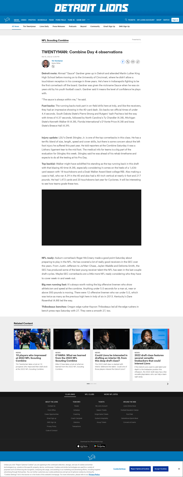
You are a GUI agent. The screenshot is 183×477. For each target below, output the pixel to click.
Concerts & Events (129, 422)
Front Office (52, 410)
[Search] (126, 19)
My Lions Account (101, 406)
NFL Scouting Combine (55, 40)
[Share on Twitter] (128, 63)
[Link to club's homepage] (7, 20)
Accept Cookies (161, 469)
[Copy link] (138, 62)
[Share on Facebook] (123, 63)
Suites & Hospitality (101, 418)
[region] (91, 469)
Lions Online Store (129, 406)
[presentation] (168, 384)
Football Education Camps (129, 410)
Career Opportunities (52, 414)
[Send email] (133, 63)
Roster (76, 406)
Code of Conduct (51, 430)
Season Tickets (101, 410)
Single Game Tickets (101, 414)
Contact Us (51, 406)
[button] (175, 20)
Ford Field (129, 414)
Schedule (76, 410)
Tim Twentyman (57, 61)
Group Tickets (101, 422)
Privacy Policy (51, 426)
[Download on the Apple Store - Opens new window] (82, 446)
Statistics (76, 422)
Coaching (76, 414)
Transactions (76, 426)
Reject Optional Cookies (140, 469)
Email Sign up (51, 418)
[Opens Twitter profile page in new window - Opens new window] (53, 66)
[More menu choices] (88, 20)
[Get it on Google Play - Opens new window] (100, 447)
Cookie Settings (119, 469)
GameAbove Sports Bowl (129, 418)
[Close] (179, 469)
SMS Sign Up (51, 422)
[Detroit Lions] (91, 457)
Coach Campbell (76, 418)
